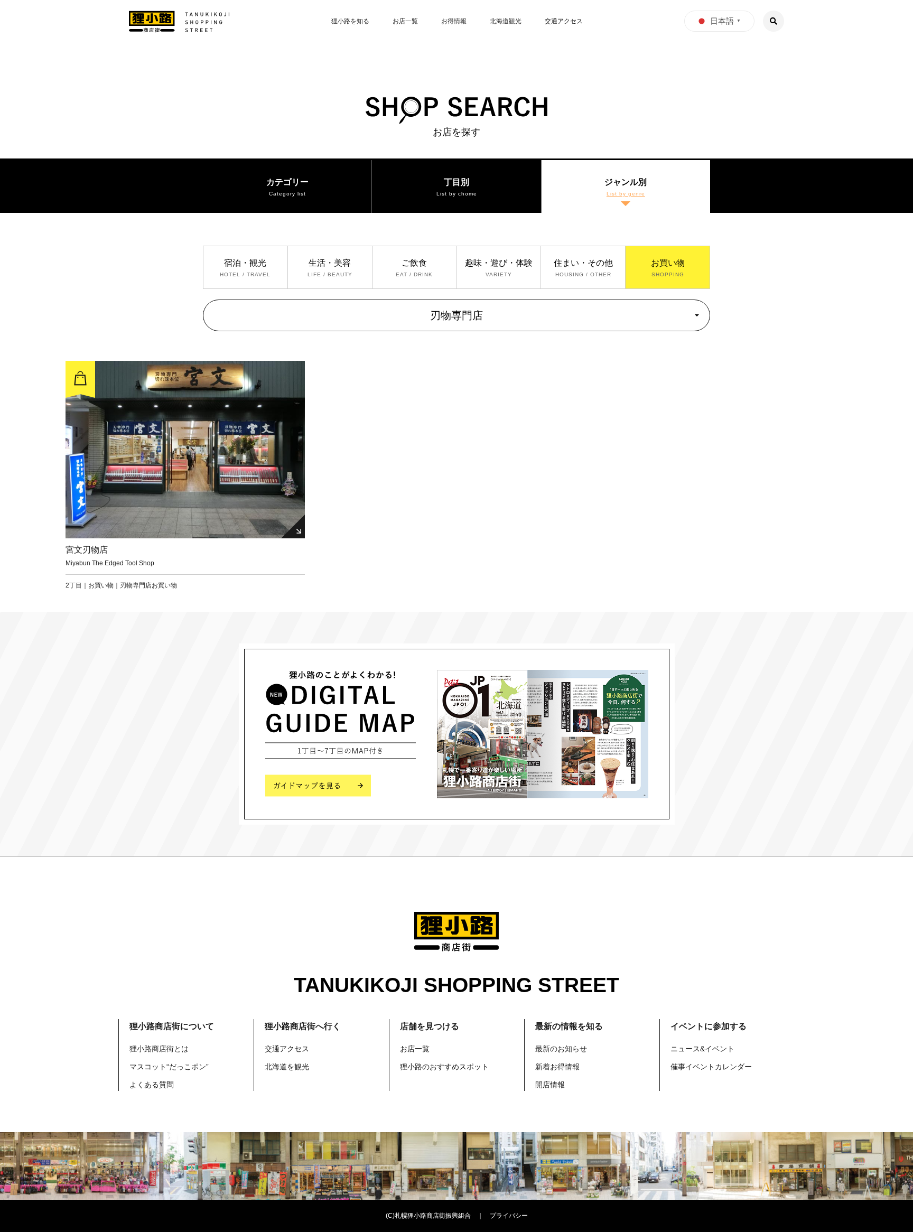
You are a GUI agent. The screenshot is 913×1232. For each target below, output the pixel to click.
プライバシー (509, 1215)
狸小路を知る (350, 21)
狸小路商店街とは (159, 1048)
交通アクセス (564, 21)
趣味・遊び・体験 (499, 262)
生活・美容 (330, 262)
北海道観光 (505, 21)
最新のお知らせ (561, 1048)
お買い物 (668, 262)
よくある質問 (151, 1084)
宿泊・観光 (245, 262)
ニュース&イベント (702, 1048)
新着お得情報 (557, 1066)
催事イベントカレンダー (711, 1066)
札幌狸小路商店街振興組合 (433, 1215)
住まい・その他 (583, 262)
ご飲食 (414, 262)
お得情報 (454, 21)
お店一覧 (405, 21)
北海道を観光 (287, 1066)
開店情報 (550, 1084)
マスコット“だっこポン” (169, 1066)
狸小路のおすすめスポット (444, 1066)
